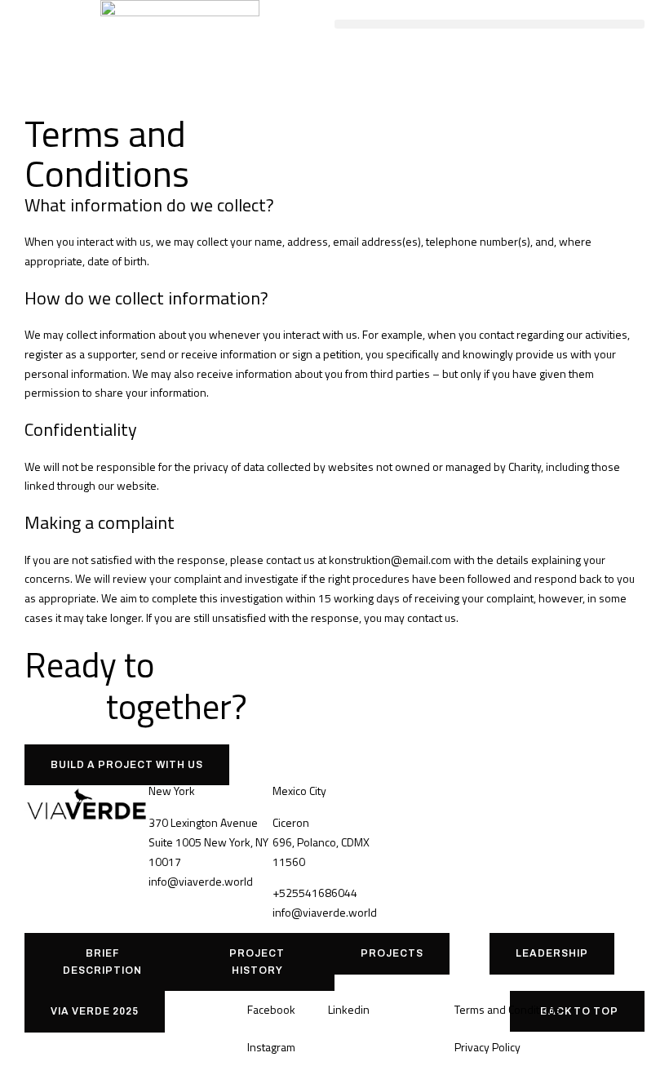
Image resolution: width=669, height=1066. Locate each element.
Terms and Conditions (507, 1009)
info (157, 881)
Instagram (271, 1046)
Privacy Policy (487, 1046)
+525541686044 (314, 892)
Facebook (271, 1009)
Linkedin (349, 1009)
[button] (489, 24)
